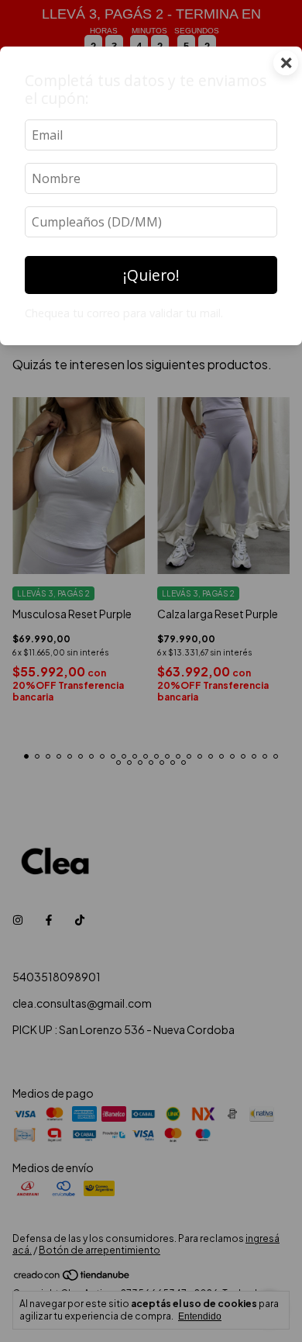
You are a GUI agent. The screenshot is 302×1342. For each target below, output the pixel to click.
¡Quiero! (151, 275)
